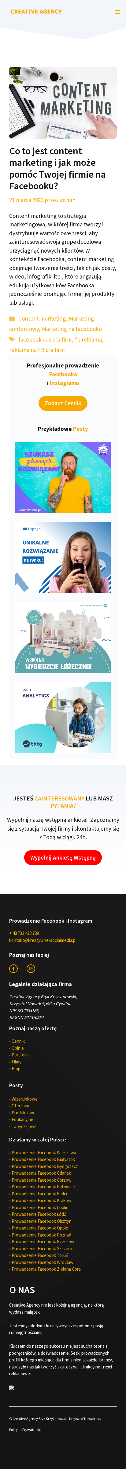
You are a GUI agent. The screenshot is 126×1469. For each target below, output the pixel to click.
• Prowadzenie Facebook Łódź (37, 1214)
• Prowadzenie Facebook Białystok (42, 1159)
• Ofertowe (20, 1106)
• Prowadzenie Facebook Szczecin (41, 1248)
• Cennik (17, 1041)
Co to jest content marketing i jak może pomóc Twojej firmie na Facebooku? (57, 168)
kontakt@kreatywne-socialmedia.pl (42, 940)
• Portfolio (19, 1055)
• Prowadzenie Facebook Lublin (39, 1207)
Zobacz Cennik (63, 403)
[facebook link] (13, 968)
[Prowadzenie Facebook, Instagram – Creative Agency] (36, 11)
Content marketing (42, 318)
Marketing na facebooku (72, 328)
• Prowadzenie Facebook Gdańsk (40, 1173)
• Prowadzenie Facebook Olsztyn (40, 1221)
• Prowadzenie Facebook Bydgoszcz (43, 1166)
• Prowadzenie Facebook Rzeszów (41, 1241)
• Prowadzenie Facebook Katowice (42, 1187)
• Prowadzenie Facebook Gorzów (40, 1180)
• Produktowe (22, 1113)
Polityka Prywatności (25, 1429)
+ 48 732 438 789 (24, 933)
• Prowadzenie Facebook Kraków (40, 1200)
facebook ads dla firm (45, 339)
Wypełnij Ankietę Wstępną (63, 857)
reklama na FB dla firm (37, 349)
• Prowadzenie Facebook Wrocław (41, 1262)
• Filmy (15, 1062)
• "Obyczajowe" (24, 1126)
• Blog (14, 1068)
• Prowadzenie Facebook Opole (38, 1228)
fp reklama (88, 339)
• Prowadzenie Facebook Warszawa (42, 1152)
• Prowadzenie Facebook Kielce (39, 1194)
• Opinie (16, 1048)
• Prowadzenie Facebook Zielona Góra (45, 1269)
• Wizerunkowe (23, 1099)
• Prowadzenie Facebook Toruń (38, 1255)
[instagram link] (31, 968)
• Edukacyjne (21, 1119)
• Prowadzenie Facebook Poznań (40, 1235)
